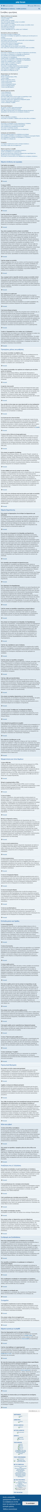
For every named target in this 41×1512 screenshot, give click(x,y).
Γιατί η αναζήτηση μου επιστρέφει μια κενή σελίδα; (12, 126)
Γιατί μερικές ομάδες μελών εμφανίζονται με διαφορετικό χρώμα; (15, 99)
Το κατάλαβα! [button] (30, 1503)
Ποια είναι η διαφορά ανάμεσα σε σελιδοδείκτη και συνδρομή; (15, 134)
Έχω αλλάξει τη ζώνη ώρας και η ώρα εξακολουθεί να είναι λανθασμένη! (17, 40)
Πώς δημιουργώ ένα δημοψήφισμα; (9, 57)
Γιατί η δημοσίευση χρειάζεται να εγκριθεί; (10, 68)
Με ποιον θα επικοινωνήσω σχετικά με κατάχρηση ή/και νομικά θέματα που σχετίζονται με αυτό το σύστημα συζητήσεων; (18, 154)
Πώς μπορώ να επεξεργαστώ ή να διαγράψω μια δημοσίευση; (15, 54)
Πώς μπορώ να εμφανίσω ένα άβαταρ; (10, 44)
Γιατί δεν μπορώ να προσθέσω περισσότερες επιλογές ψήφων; (15, 58)
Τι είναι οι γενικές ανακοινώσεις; (8, 81)
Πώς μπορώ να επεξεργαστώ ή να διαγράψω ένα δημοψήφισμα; (16, 60)
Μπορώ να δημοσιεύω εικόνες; (8, 79)
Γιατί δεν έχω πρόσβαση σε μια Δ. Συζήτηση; (11, 61)
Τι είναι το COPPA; (5, 19)
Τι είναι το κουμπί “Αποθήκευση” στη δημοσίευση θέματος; (14, 67)
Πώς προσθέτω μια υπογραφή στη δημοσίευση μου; (13, 55)
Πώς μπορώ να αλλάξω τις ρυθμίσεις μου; (10, 34)
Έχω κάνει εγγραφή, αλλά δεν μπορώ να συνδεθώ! (13, 22)
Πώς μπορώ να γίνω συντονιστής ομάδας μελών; (12, 98)
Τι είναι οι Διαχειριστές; (6, 92)
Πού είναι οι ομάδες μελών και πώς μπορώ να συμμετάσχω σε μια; (16, 96)
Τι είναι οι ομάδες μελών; (6, 95)
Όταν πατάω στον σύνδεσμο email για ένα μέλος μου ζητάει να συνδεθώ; (18, 47)
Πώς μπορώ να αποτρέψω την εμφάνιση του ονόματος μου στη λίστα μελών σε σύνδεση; (19, 36)
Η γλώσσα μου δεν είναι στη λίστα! (9, 41)
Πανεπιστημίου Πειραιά (20, 1475)
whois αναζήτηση (25, 1370)
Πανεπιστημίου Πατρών (21, 1474)
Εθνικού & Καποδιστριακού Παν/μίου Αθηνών (20, 1469)
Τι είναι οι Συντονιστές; (6, 93)
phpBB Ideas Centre (6, 1353)
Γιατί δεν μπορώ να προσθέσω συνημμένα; (11, 62)
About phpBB (25, 1338)
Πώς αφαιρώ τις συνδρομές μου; (8, 138)
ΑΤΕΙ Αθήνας (20, 1476)
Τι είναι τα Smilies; (5, 78)
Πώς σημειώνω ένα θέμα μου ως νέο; (9, 70)
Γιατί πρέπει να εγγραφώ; (7, 17)
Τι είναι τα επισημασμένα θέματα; (8, 84)
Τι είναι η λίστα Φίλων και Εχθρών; (9, 117)
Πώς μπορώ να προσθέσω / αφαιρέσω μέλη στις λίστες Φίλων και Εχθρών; (18, 118)
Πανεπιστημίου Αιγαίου (20, 1472)
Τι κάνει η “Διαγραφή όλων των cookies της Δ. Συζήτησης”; (14, 29)
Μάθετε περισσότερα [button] (10, 1509)
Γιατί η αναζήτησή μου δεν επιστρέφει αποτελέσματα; (13, 124)
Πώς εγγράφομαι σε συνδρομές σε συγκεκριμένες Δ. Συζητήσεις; (16, 137)
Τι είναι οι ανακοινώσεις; (6, 82)
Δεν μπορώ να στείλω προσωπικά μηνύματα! (11, 107)
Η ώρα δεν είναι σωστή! (6, 38)
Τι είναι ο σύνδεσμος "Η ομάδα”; (8, 102)
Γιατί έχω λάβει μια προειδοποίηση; (9, 64)
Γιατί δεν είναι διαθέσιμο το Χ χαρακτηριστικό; (11, 151)
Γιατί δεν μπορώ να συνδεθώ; (8, 23)
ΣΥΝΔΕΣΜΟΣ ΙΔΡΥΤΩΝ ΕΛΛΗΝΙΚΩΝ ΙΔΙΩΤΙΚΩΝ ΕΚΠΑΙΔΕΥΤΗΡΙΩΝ (20, 1451)
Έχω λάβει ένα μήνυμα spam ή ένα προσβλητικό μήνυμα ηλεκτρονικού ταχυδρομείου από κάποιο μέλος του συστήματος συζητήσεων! (17, 111)
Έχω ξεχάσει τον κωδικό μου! (8, 26)
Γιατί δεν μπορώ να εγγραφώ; (8, 20)
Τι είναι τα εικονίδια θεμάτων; (7, 87)
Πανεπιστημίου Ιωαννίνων (20, 1473)
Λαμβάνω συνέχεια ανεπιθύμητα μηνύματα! (11, 109)
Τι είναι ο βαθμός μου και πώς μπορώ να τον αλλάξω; (13, 46)
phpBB (37, 427)
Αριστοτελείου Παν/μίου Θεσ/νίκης (20, 1467)
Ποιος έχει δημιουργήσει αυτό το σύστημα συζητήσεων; (13, 150)
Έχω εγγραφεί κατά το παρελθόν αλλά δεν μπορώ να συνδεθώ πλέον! (17, 24)
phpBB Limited (28, 1335)
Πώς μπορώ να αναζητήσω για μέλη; (9, 127)
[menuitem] (8, 6)
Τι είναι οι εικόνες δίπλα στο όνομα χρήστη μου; (12, 43)
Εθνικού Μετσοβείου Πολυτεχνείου (20, 1471)
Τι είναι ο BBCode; (5, 75)
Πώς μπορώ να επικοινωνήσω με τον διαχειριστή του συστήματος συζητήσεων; (19, 156)
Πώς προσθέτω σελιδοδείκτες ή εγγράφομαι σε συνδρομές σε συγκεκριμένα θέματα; (20, 135)
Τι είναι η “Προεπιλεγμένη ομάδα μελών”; (10, 101)
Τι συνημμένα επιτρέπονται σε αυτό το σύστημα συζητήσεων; (15, 143)
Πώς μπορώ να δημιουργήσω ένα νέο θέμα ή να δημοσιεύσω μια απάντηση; (18, 52)
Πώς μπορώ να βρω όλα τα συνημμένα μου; (11, 145)
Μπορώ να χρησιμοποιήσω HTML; (9, 76)
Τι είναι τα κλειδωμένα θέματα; (8, 85)
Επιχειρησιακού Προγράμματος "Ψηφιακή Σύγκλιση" (20, 1485)
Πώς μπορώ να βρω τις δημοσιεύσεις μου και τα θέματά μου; (15, 129)
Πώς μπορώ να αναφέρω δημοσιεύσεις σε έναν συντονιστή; (15, 65)
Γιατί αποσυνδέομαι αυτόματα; (8, 27)
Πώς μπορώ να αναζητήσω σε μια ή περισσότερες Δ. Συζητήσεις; (16, 123)
